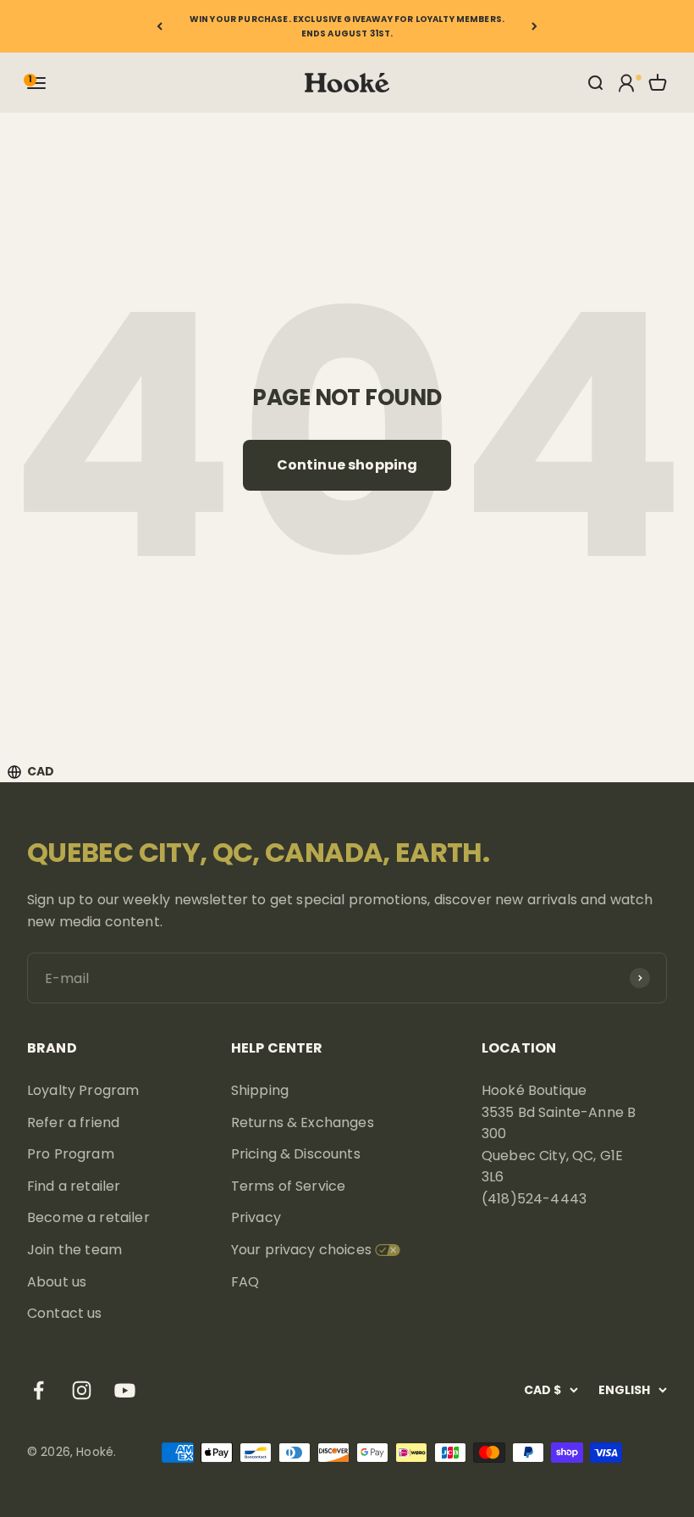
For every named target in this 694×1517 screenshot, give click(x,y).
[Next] (534, 26)
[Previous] (159, 26)
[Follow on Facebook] (38, 1390)
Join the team (74, 1249)
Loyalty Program (83, 1090)
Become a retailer (88, 1217)
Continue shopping (347, 465)
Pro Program (70, 1154)
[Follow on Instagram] (81, 1390)
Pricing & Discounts (296, 1154)
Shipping (260, 1090)
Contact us (64, 1313)
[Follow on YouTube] (124, 1390)
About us (56, 1282)
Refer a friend (73, 1122)
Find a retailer (73, 1186)
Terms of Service (288, 1186)
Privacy (256, 1217)
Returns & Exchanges (302, 1122)
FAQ (245, 1282)
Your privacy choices (301, 1249)
